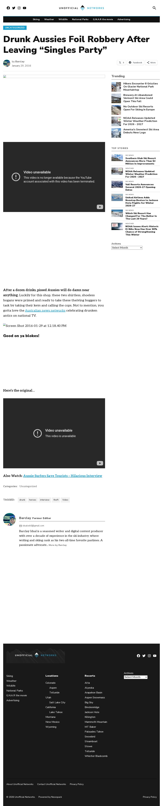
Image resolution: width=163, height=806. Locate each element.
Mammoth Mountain (96, 722)
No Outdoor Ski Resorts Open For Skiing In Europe (139, 108)
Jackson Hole (92, 712)
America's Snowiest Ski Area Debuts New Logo (141, 131)
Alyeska (89, 688)
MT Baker (90, 727)
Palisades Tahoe (94, 731)
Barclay (19, 61)
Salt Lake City (57, 702)
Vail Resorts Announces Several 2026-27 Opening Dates (140, 187)
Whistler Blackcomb (96, 756)
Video (65, 499)
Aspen (53, 688)
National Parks (80, 19)
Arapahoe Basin (93, 692)
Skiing (36, 19)
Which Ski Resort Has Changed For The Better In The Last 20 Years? (141, 216)
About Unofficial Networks (19, 784)
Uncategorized (15, 27)
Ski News (129, 155)
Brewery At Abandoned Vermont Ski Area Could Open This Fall (138, 98)
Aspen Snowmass (95, 697)
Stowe (88, 746)
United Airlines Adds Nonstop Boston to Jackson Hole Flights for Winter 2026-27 (141, 201)
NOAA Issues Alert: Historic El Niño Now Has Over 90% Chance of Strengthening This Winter (142, 230)
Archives (116, 243)
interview (45, 499)
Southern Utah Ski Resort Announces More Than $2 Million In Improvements (140, 161)
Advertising (123, 19)
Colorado (51, 683)
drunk (22, 499)
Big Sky (89, 702)
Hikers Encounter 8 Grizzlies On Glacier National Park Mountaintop (140, 86)
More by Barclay (58, 545)
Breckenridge (92, 707)
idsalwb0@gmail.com (33, 525)
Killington (90, 717)
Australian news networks (45, 310)
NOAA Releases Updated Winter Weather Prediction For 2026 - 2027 (140, 121)
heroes (32, 499)
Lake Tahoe (56, 712)
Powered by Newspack (50, 797)
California (51, 707)
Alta (87, 683)
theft (55, 499)
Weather (49, 19)
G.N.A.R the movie (103, 19)
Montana (50, 717)
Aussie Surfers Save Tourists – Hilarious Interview (62, 476)
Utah (48, 697)
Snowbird (90, 736)
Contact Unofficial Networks (51, 784)
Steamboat (91, 741)
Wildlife (63, 19)
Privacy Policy (77, 784)
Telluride (54, 692)
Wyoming (51, 727)
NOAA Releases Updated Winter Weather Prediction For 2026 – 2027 (141, 174)
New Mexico (53, 722)
